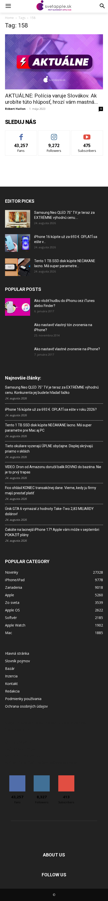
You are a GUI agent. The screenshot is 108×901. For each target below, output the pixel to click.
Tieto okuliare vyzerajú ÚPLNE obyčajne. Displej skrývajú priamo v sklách (49, 448)
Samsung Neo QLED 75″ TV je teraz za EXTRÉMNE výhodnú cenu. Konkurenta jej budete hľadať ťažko (52, 390)
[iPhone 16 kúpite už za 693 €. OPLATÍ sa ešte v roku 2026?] (17, 243)
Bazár (10, 668)
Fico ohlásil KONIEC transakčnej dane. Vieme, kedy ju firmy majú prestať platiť (50, 490)
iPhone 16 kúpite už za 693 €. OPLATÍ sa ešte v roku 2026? (51, 409)
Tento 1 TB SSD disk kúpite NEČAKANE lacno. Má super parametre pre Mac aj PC (48, 427)
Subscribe (87, 134)
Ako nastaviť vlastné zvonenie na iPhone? (67, 349)
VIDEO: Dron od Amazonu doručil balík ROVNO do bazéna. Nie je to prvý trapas (53, 469)
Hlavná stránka (17, 653)
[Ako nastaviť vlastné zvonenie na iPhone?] (17, 353)
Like (21, 134)
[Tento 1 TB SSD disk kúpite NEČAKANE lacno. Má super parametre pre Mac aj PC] (17, 267)
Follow (54, 134)
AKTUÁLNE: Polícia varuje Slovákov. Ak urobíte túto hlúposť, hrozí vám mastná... (51, 99)
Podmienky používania (23, 698)
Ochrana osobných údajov (26, 706)
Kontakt (11, 683)
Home (9, 18)
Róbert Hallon (15, 109)
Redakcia (12, 691)
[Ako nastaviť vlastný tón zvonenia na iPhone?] (17, 331)
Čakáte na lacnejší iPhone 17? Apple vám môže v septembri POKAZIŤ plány (52, 532)
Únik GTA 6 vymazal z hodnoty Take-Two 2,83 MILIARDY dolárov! (49, 511)
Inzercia (11, 676)
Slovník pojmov (17, 661)
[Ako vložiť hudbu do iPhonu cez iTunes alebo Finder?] (17, 307)
